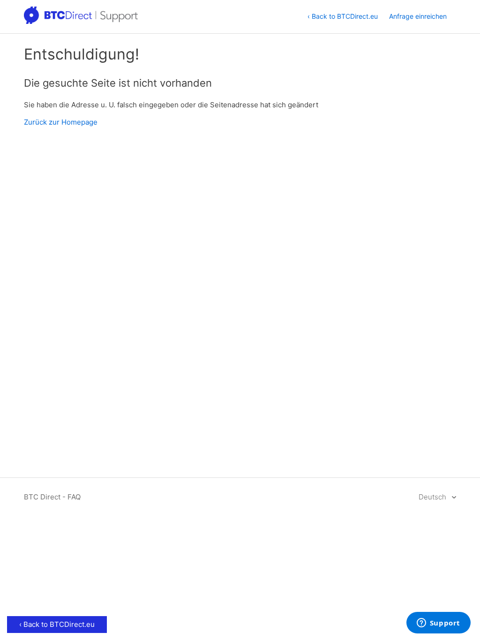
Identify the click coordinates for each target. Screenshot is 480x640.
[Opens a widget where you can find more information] (438, 623)
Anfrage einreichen (418, 16)
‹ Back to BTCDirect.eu (343, 16)
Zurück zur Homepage (61, 122)
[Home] (81, 21)
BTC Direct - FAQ (52, 496)
